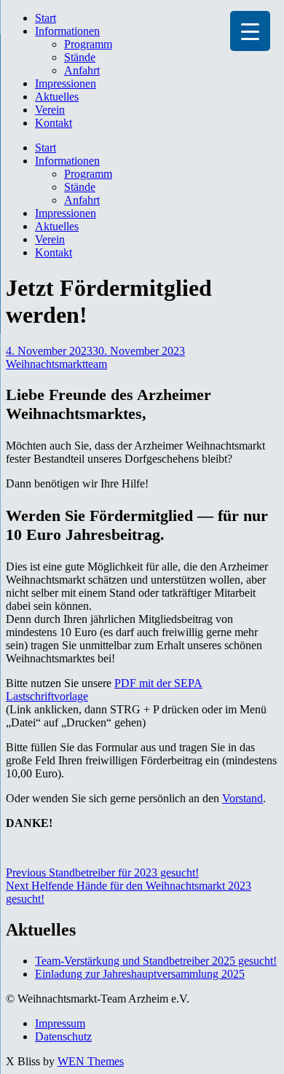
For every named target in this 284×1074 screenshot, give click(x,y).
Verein (50, 109)
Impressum (60, 1023)
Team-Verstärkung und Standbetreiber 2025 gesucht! (156, 961)
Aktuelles (57, 96)
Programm (88, 44)
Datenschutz (63, 1036)
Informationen (67, 31)
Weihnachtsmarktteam (56, 364)
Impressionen (65, 83)
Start (45, 18)
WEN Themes (91, 1061)
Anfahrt (82, 70)
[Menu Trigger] (250, 31)
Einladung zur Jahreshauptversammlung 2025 (140, 974)
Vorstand (242, 798)
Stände (79, 57)
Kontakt (53, 123)
